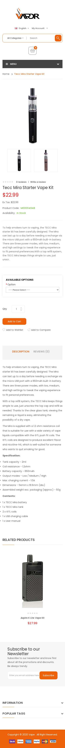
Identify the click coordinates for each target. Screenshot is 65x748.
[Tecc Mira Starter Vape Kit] (19, 160)
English (23, 28)
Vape (32, 734)
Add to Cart (14, 321)
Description (20, 351)
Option (12, 284)
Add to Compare (41, 330)
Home (6, 74)
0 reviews (21, 182)
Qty (4, 309)
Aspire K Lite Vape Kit (32, 618)
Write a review (38, 182)
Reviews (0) (42, 351)
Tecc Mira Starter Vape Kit (29, 74)
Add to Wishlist (14, 330)
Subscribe (48, 675)
